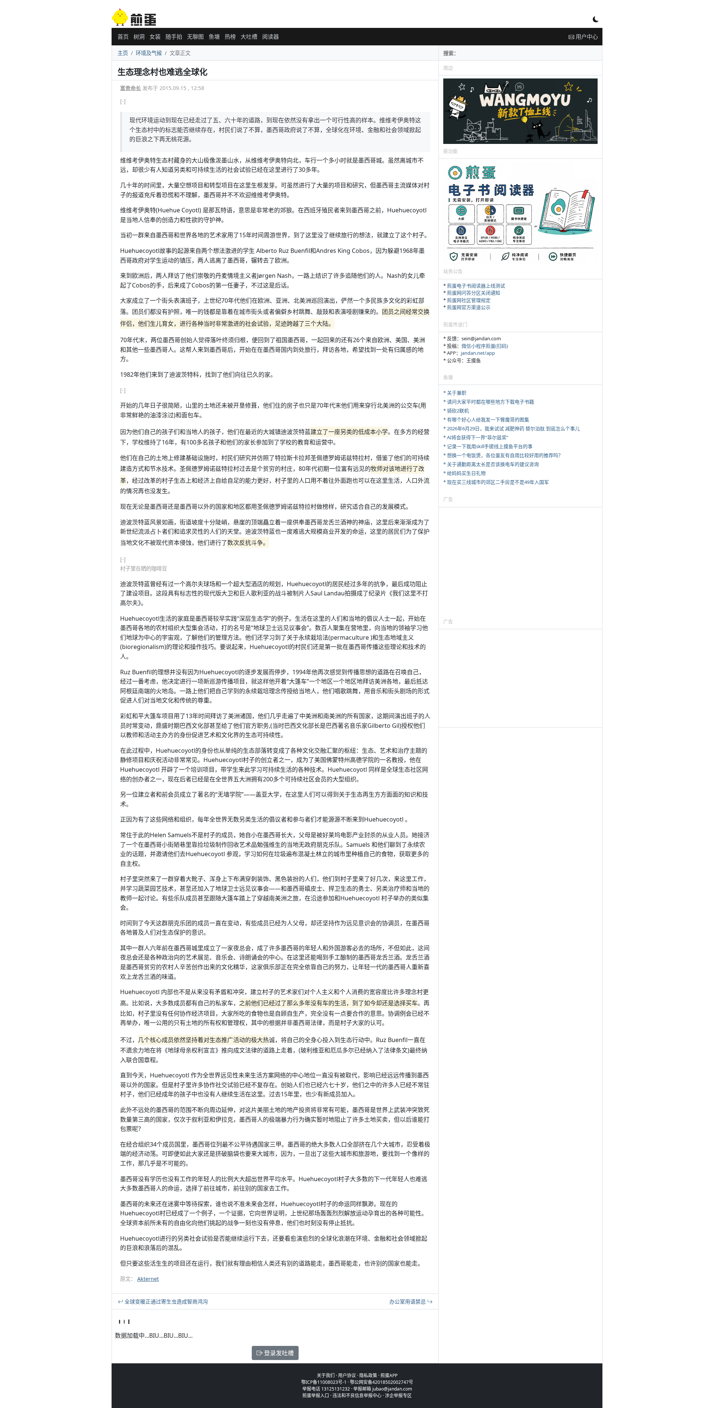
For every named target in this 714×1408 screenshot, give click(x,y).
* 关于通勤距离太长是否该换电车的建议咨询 (491, 464)
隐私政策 (368, 1375)
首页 (123, 36)
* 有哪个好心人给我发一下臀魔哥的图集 (486, 419)
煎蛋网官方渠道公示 (469, 307)
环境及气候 (149, 53)
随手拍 (173, 36)
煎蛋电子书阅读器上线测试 (476, 285)
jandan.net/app (478, 353)
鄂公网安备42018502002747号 (381, 1382)
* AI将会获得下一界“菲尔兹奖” (475, 437)
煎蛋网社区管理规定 (469, 300)
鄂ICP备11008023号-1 (324, 1382)
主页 (123, 53)
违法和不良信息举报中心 (357, 1395)
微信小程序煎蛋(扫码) (484, 346)
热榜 (230, 36)
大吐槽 (249, 36)
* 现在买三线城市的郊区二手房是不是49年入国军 (496, 482)
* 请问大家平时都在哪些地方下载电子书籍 (488, 401)
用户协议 (347, 1375)
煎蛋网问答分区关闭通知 (473, 292)
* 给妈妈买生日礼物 (464, 473)
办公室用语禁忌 (408, 1301)
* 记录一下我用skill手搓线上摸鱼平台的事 (488, 446)
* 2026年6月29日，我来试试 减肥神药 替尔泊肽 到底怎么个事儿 (511, 428)
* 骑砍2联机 (456, 410)
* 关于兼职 (454, 392)
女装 (155, 36)
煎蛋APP (389, 1375)
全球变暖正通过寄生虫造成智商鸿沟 (165, 1301)
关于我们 (326, 1375)
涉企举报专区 (398, 1395)
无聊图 (195, 36)
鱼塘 (214, 36)
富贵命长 (130, 87)
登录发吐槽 (278, 1353)
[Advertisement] (520, 562)
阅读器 (270, 36)
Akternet (148, 1278)
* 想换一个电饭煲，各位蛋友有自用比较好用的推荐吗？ (503, 455)
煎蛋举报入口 (315, 1395)
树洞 (139, 36)
